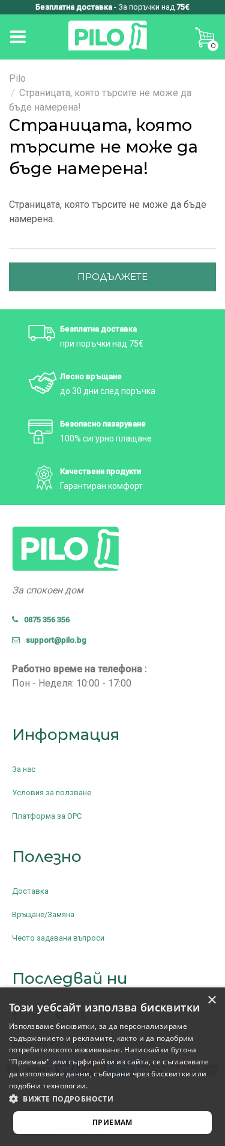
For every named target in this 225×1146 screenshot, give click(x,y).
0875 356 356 (44, 619)
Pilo (17, 78)
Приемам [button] (112, 1122)
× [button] (211, 1000)
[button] (112, 1099)
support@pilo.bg (53, 639)
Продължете (112, 276)
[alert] (112, 1066)
